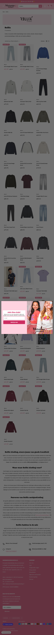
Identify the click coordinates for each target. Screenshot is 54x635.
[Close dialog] (51, 303)
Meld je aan (14, 322)
